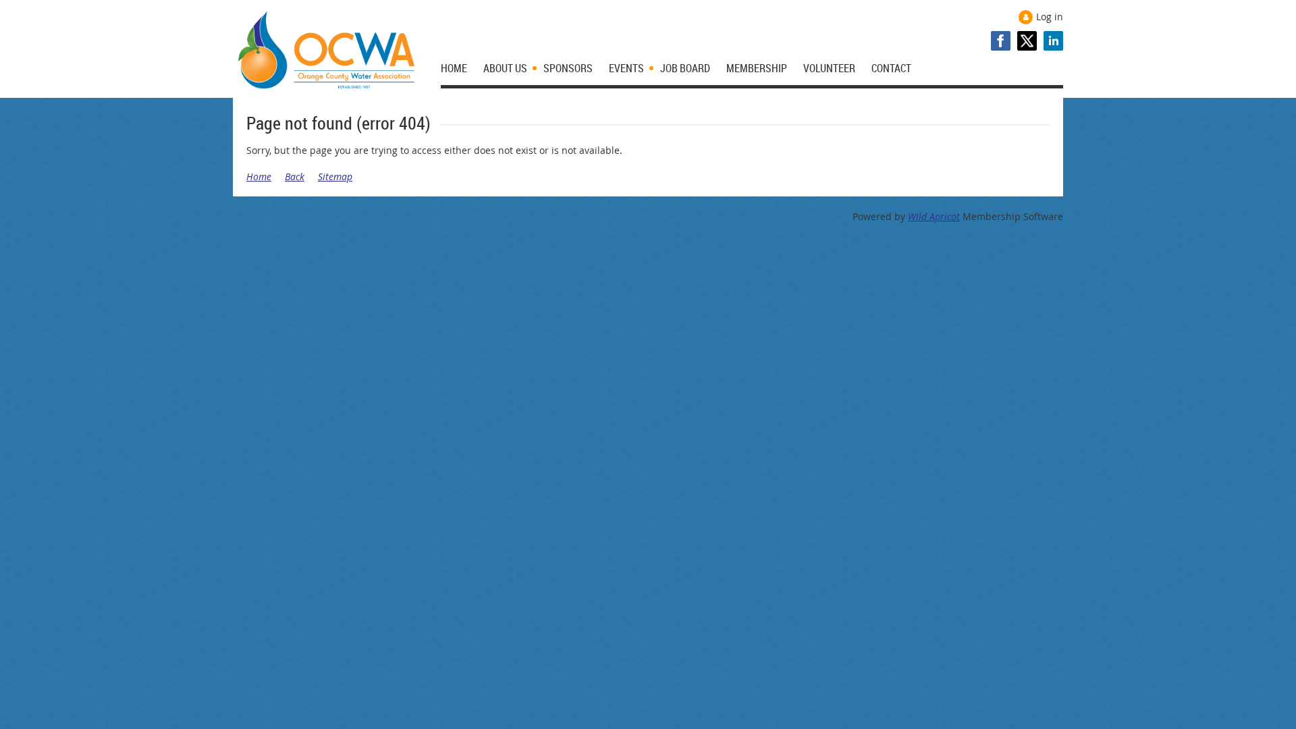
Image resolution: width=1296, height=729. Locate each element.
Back (294, 176)
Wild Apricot (934, 216)
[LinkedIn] (1053, 41)
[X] (1027, 41)
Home (258, 176)
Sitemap (335, 176)
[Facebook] (1000, 41)
